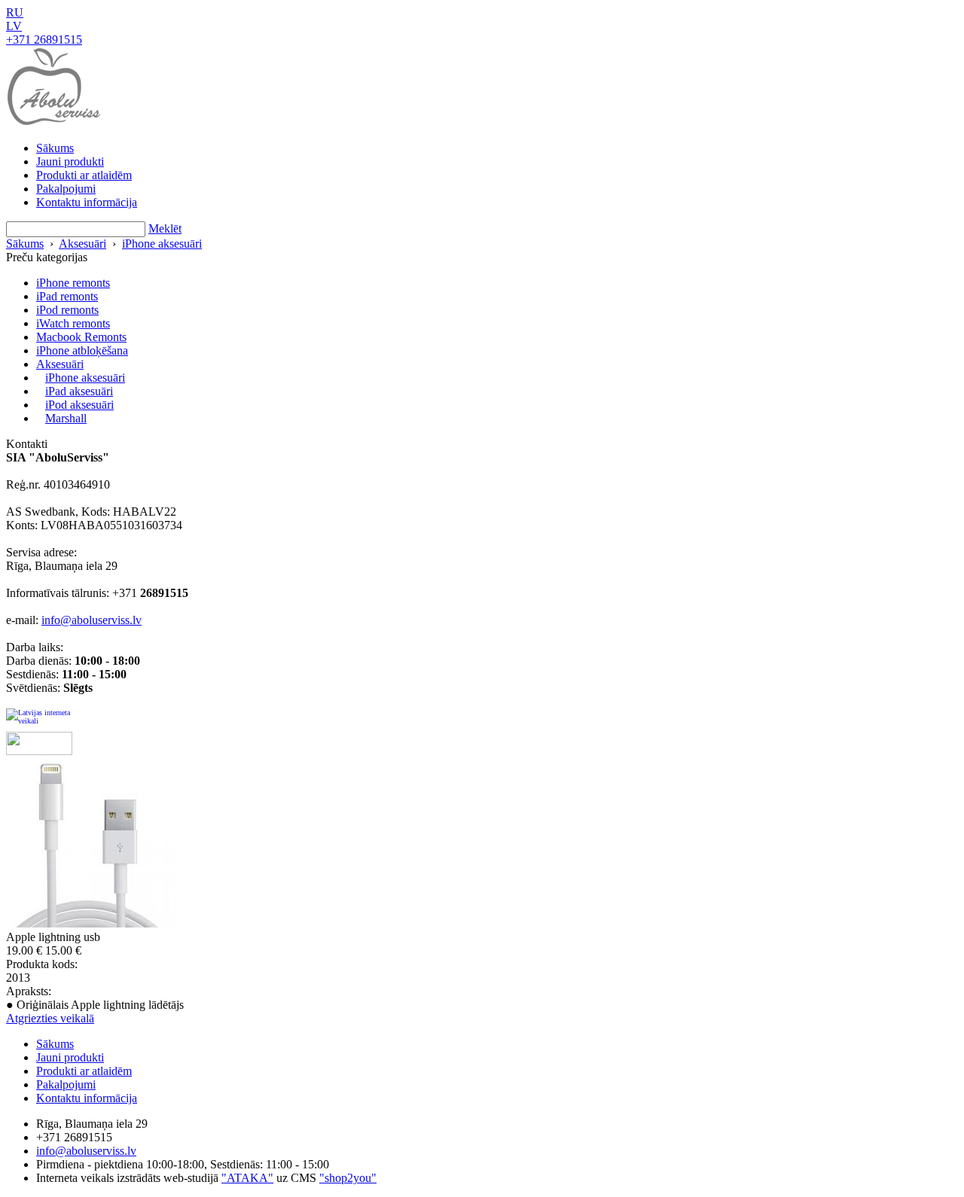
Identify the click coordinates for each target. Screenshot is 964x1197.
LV (14, 26)
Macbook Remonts (81, 336)
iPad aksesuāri (79, 391)
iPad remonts (67, 296)
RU (14, 12)
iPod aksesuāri (79, 404)
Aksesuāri (82, 243)
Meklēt (165, 228)
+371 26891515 (44, 39)
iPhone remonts (73, 282)
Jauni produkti (70, 161)
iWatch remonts (73, 323)
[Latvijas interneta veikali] (39, 720)
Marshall (66, 418)
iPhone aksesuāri (162, 243)
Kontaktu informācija (86, 202)
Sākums (55, 148)
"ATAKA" (247, 1177)
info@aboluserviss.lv (91, 620)
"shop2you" (348, 1177)
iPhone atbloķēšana (82, 350)
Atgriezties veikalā (50, 1018)
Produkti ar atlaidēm (84, 175)
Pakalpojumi (66, 188)
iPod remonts (67, 309)
